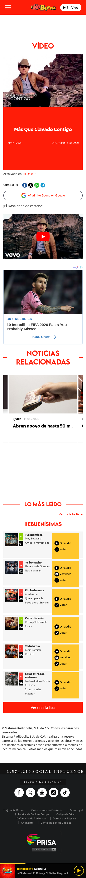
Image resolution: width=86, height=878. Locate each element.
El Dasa (28, 174)
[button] (43, 863)
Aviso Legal (76, 810)
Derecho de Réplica (64, 818)
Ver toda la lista (70, 514)
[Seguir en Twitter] (31, 792)
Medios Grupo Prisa (43, 849)
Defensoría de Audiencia (31, 818)
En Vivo (72, 7)
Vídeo (43, 45)
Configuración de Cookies (56, 822)
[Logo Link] (43, 7)
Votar (63, 549)
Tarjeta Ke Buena (13, 810)
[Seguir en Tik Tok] (66, 792)
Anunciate (27, 822)
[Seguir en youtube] (43, 792)
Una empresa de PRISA (43, 839)
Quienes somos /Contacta (46, 810)
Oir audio (65, 543)
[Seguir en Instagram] (54, 792)
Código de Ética (65, 814)
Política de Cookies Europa (33, 814)
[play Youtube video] (43, 236)
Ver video (65, 574)
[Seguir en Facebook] (20, 792)
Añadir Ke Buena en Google (46, 195)
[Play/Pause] (79, 871)
